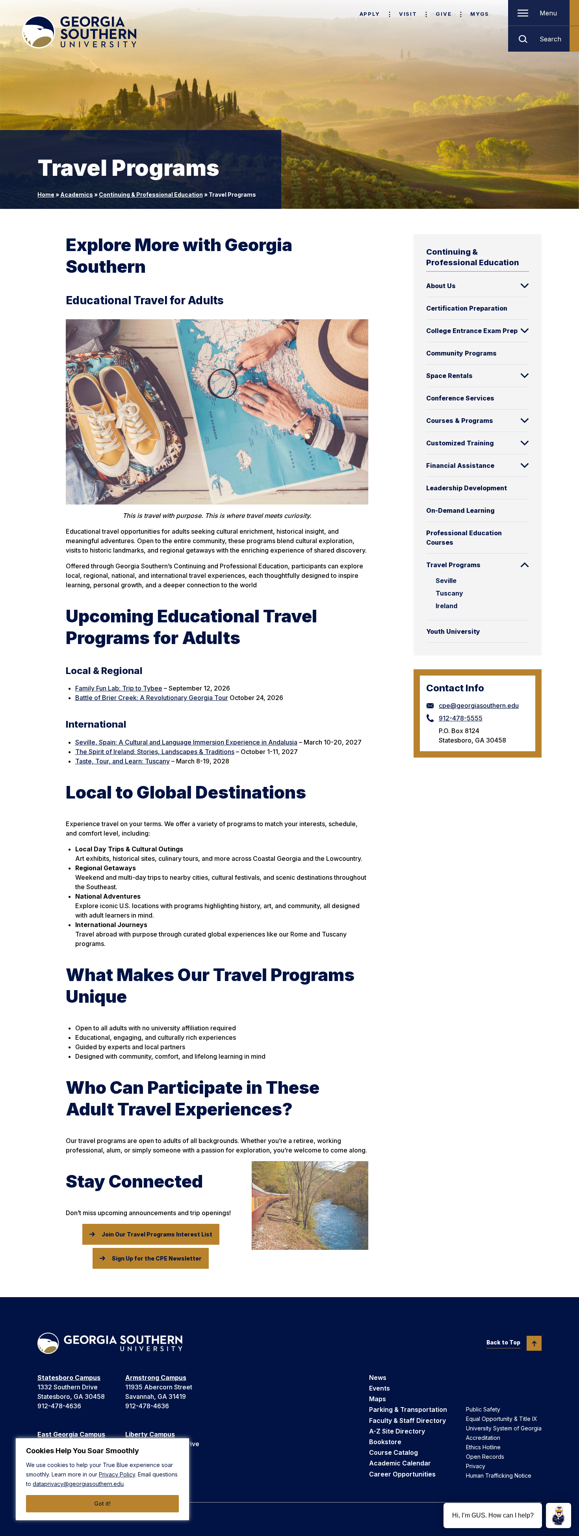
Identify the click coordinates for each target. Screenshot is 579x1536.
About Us (441, 286)
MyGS (479, 14)
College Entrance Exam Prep (472, 331)
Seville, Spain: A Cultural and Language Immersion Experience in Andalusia (186, 742)
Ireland (446, 606)
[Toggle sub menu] (524, 286)
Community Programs (461, 353)
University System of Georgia (504, 1428)
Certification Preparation (466, 308)
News (377, 1377)
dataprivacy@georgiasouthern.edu (78, 1483)
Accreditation (483, 1437)
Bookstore (385, 1442)
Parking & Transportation (408, 1409)
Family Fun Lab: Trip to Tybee (118, 688)
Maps (377, 1399)
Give (443, 14)
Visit (408, 14)
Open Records (485, 1456)
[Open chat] (558, 1515)
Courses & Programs (459, 420)
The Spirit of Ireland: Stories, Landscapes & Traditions (154, 752)
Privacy (475, 1466)
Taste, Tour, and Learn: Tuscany (122, 761)
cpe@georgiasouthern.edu (479, 705)
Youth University (453, 631)
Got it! (102, 1503)
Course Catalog (393, 1452)
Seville (446, 581)
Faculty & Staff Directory (407, 1420)
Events (379, 1388)
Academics (76, 194)
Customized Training (460, 443)
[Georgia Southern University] (79, 31)
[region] (102, 1479)
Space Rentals (449, 376)
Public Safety (483, 1409)
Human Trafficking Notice (498, 1475)
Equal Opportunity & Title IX (501, 1418)
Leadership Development (466, 488)
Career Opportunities (402, 1474)
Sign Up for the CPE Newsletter (157, 1258)
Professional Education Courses (464, 537)
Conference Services (460, 398)
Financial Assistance (460, 465)
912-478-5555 (460, 718)
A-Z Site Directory (397, 1431)
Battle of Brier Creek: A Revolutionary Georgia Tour (151, 698)
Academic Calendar (400, 1463)
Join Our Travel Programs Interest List (157, 1234)
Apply (370, 14)
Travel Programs (453, 565)
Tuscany (449, 593)
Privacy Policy (117, 1474)
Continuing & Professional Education (151, 194)
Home (45, 194)
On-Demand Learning (460, 510)
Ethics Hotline (483, 1447)
